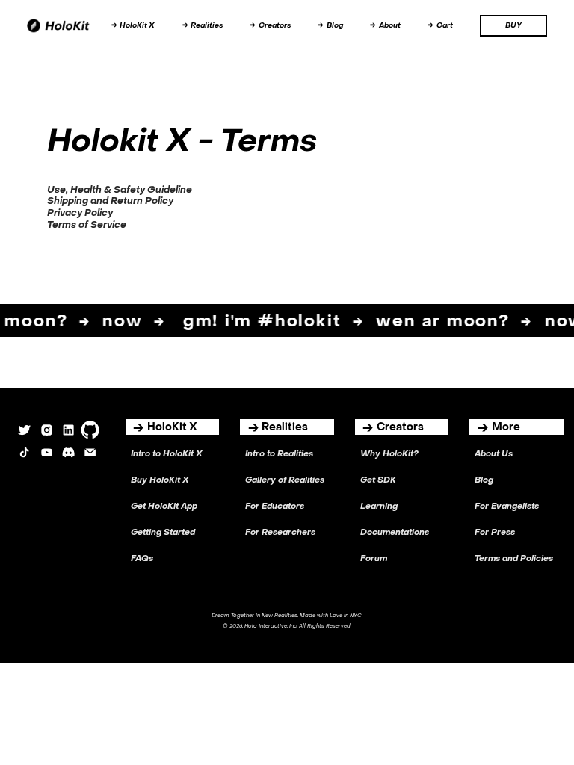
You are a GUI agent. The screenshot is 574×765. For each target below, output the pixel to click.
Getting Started (163, 533)
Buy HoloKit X (160, 481)
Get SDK (378, 481)
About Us (494, 454)
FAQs (142, 559)
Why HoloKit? (389, 454)
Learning (379, 507)
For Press (495, 533)
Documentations (394, 533)
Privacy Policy (80, 213)
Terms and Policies (514, 559)
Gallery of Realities (284, 481)
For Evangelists (507, 507)
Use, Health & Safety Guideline (119, 190)
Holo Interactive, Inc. (270, 626)
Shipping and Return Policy (110, 201)
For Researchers (280, 533)
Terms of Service (86, 225)
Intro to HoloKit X (167, 454)
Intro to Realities (279, 454)
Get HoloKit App (164, 507)
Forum (373, 559)
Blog (484, 481)
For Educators (274, 507)
